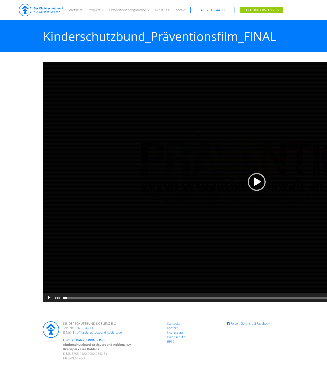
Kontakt (180, 10)
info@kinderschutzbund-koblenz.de (97, 332)
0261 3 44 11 (214, 10)
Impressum (175, 332)
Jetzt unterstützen (261, 10)
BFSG (171, 341)
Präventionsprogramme (127, 10)
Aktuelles (162, 10)
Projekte (94, 10)
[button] (257, 182)
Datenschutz (176, 337)
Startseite (75, 10)
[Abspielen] (49, 298)
